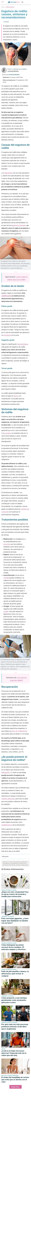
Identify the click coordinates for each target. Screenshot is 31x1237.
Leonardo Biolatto (13, 71)
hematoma (7, 335)
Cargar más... (15, 1087)
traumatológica (22, 344)
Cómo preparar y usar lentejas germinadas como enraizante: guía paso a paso (14, 1000)
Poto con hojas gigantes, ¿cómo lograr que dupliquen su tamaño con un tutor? (15, 920)
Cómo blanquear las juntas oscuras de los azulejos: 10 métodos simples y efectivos (13, 947)
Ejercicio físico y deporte (9, 1022)
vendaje (6, 578)
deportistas (8, 173)
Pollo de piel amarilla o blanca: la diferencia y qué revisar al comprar (15, 973)
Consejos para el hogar (8, 890)
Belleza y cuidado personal (10, 1075)
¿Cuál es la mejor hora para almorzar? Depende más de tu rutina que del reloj (13, 1053)
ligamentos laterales (19, 225)
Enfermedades (10, 7)
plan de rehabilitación (19, 731)
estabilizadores (6, 825)
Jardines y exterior (7, 916)
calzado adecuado (8, 799)
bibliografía (5, 772)
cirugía (5, 611)
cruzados (7, 433)
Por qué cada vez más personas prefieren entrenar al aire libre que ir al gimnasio (14, 1026)
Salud (2, 7)
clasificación (6, 296)
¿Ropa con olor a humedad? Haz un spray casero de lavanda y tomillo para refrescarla (14, 894)
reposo (15, 396)
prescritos (7, 544)
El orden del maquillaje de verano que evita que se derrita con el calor (15, 1079)
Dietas (3, 1049)
